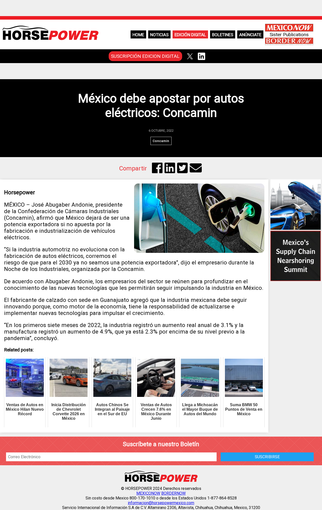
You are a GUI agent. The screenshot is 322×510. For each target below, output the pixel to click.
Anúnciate (250, 34)
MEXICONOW (148, 493)
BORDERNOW (173, 493)
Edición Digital (190, 34)
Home (138, 34)
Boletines (222, 34)
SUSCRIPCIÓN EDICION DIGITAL (145, 56)
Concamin (161, 141)
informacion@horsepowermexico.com (161, 502)
